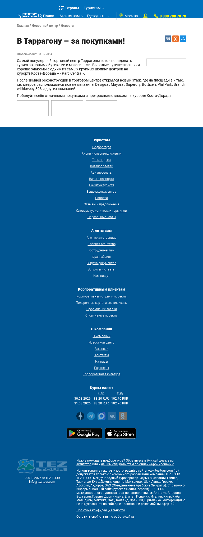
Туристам (92, 8)
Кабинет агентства (102, 244)
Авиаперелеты (101, 172)
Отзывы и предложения (101, 204)
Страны (72, 7)
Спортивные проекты (101, 315)
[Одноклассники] (175, 38)
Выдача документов (101, 191)
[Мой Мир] (183, 38)
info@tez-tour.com (42, 482)
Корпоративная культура (101, 374)
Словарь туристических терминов (101, 210)
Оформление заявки (101, 309)
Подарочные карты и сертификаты (101, 302)
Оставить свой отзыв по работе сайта (105, 516)
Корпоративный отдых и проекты (101, 296)
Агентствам (69, 16)
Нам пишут (101, 275)
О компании (101, 336)
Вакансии (101, 348)
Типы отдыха (101, 159)
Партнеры (101, 367)
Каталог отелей (101, 166)
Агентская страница (101, 237)
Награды (101, 361)
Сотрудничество (101, 250)
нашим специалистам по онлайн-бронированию (137, 464)
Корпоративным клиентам (82, 24)
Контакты (101, 355)
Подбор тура (101, 147)
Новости (101, 198)
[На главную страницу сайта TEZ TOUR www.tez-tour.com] (27, 16)
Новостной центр (101, 342)
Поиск (48, 15)
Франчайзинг (101, 256)
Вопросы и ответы (101, 269)
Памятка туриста (101, 185)
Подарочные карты (101, 217)
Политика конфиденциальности (100, 510)
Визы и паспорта (101, 179)
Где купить (96, 16)
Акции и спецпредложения (102, 153)
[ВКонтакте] (168, 38)
